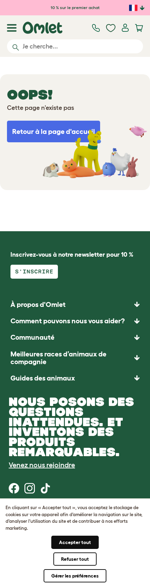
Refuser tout (75, 559)
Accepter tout (75, 542)
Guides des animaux (42, 378)
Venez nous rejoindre (42, 465)
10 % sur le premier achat (75, 7)
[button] (75, 378)
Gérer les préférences (75, 576)
